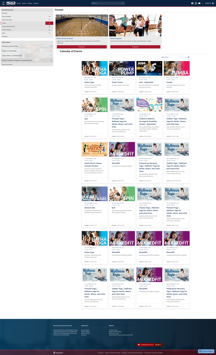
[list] (185, 57)
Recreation (4, 13)
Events (24, 3)
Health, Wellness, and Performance (12, 55)
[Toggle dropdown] (49, 16)
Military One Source (114, 333)
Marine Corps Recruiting (115, 331)
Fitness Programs (6, 29)
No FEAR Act (100, 352)
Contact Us (84, 335)
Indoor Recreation (6, 16)
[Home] (11, 3)
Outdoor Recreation (7, 20)
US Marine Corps (113, 330)
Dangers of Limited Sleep (9, 51)
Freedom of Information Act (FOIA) (112, 352)
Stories (30, 3)
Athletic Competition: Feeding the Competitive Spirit (17, 60)
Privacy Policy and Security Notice (135, 352)
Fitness (4, 23)
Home (19, 3)
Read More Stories (7, 64)
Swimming (4, 36)
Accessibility (124, 352)
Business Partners (85, 333)
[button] (192, 3)
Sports (3, 33)
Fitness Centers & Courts (8, 26)
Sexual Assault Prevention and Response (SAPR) (121, 335)
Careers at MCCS (85, 330)
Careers (35, 3)
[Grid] (188, 57)
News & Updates (85, 331)
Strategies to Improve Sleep (10, 46)
